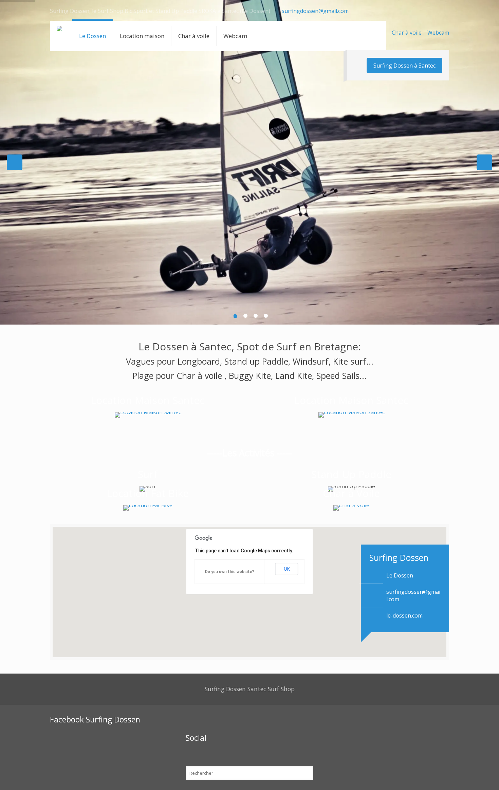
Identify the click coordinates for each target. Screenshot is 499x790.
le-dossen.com (404, 615)
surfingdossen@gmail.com (315, 11)
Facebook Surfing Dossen (95, 719)
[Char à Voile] (351, 508)
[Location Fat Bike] (147, 508)
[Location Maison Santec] (147, 415)
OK (287, 569)
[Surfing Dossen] (59, 36)
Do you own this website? (229, 571)
